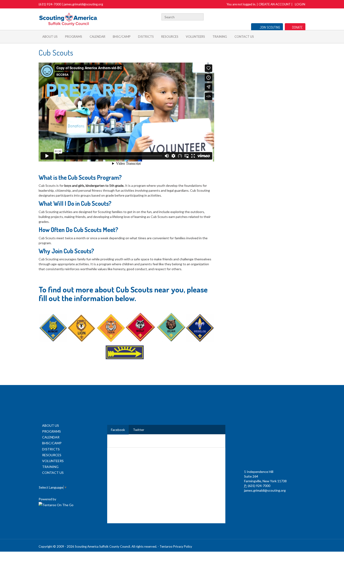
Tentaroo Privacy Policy (176, 546)
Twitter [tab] (138, 430)
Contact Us (244, 36)
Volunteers (195, 36)
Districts (146, 36)
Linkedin (288, 16)
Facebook (282, 16)
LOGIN (300, 4)
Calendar (97, 36)
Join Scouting (270, 27)
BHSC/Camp (122, 36)
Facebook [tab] (118, 430)
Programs (73, 36)
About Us (50, 36)
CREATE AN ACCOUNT (275, 4)
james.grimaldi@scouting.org (83, 4)
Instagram (302, 16)
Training (219, 36)
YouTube (295, 16)
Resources (169, 36)
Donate (297, 27)
